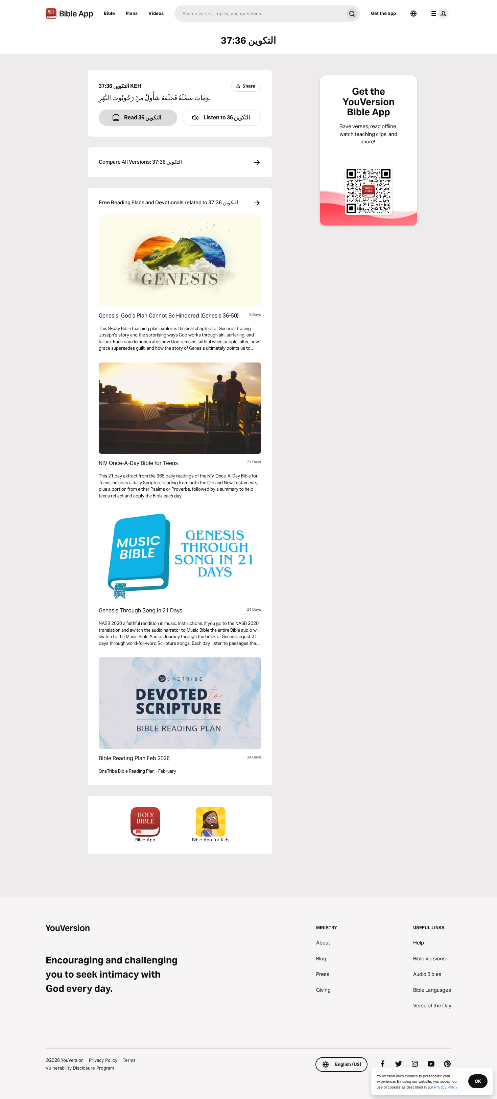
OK (478, 1081)
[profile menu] (438, 13)
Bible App (145, 839)
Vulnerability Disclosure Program (80, 1068)
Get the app (383, 13)
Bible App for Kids (211, 839)
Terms (129, 1060)
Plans (132, 13)
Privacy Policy (103, 1060)
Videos (156, 13)
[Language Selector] (413, 13)
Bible (109, 13)
